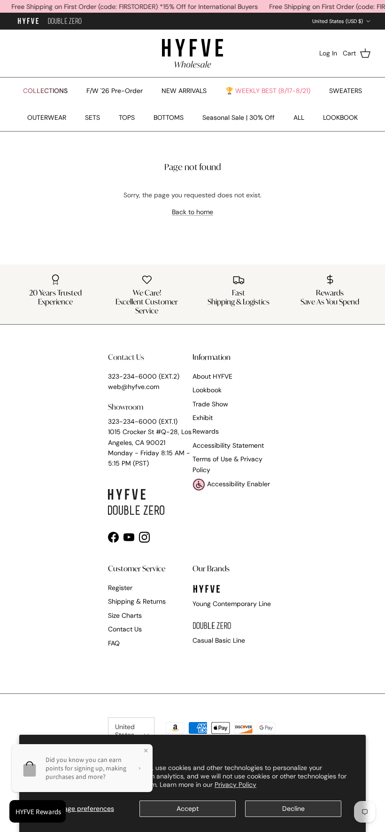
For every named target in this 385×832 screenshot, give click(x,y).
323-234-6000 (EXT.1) (142, 421)
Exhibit (202, 417)
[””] (65, 21)
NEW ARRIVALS (184, 90)
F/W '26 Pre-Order (114, 90)
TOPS (127, 117)
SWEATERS (345, 90)
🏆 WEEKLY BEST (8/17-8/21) (267, 90)
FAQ (114, 643)
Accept (188, 808)
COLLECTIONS (45, 90)
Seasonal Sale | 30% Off (238, 117)
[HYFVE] (192, 53)
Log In (328, 53)
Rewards (205, 431)
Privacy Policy (235, 784)
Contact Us (125, 629)
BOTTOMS (169, 117)
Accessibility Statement (228, 445)
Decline (293, 808)
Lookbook (207, 390)
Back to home (192, 212)
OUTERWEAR (46, 117)
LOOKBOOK (340, 117)
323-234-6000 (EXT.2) (143, 376)
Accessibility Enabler (237, 484)
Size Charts (125, 615)
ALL (298, 117)
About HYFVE (212, 376)
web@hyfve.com (133, 386)
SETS (92, 117)
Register (120, 587)
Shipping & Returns (137, 601)
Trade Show (210, 404)
